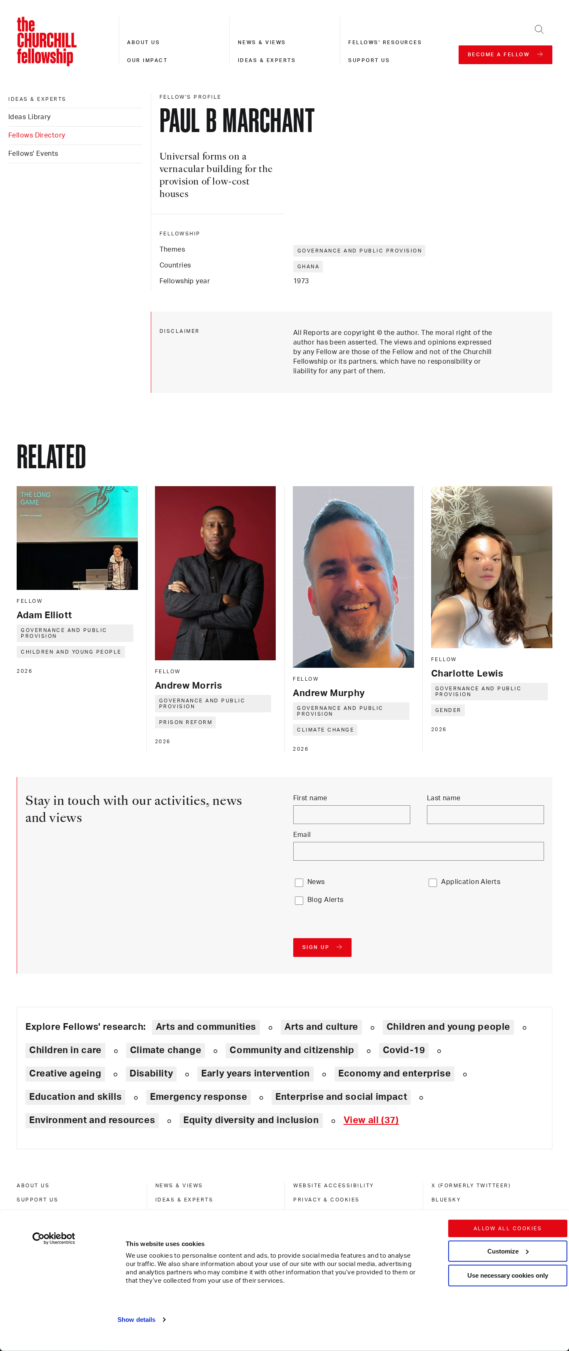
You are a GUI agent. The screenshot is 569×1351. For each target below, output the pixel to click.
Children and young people (71, 651)
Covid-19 (404, 1050)
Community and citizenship (292, 1050)
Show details (136, 1319)
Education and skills (75, 1096)
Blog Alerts (325, 900)
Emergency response (198, 1096)
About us (143, 42)
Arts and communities (206, 1026)
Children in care (65, 1050)
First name (310, 798)
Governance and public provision (359, 250)
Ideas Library (29, 117)
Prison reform (186, 722)
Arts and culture (321, 1026)
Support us (369, 60)
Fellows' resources (385, 42)
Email (302, 835)
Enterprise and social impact (341, 1096)
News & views (262, 42)
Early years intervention (255, 1073)
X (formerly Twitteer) (471, 1185)
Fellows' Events (33, 153)
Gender (448, 710)
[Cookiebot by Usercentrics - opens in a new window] (53, 1238)
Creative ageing (65, 1073)
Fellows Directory (36, 135)
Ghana (308, 266)
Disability (151, 1073)
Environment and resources (92, 1120)
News (316, 882)
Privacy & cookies (326, 1199)
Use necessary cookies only (507, 1275)
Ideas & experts (267, 60)
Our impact (147, 60)
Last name (444, 798)
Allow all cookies (508, 1228)
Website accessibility (333, 1185)
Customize (503, 1250)
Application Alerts (470, 882)
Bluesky (446, 1199)
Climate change (325, 729)
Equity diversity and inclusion (251, 1120)
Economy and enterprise (394, 1073)
